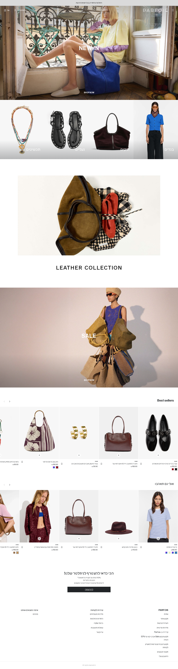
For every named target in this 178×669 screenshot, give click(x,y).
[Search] (109, 10)
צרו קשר (99, 632)
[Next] (10, 401)
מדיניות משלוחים (96, 614)
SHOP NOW (89, 93)
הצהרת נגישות (162, 623)
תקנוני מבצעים (162, 652)
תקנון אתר (164, 619)
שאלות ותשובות (97, 628)
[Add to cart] (158, 455)
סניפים (35, 614)
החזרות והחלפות (96, 619)
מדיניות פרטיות (162, 628)
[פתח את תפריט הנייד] (172, 10)
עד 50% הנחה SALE (89, 3)
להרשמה (89, 589)
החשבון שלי (163, 656)
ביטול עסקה (98, 623)
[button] (141, 463)
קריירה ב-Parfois (161, 632)
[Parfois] (155, 10)
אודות (166, 614)
